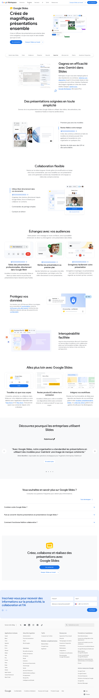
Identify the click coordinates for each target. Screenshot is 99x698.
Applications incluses (11, 633)
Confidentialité (17, 691)
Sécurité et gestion (29, 633)
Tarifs (47, 2)
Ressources (55, 2)
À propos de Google (43, 691)
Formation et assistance (85, 633)
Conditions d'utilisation (30, 691)
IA (42, 2)
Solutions (21, 2)
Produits (29, 2)
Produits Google (55, 691)
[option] (13, 55)
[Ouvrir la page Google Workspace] (9, 2)
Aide (63, 691)
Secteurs (37, 2)
